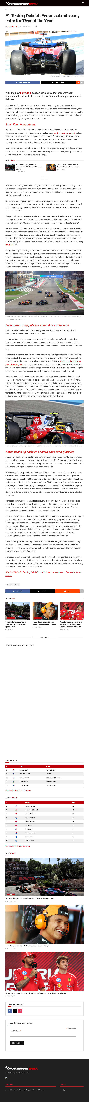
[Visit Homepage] (21, 3)
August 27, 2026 (10, 901)
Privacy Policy (24, 1090)
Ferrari (17, 584)
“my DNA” (9, 245)
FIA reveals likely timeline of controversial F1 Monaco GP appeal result (29, 167)
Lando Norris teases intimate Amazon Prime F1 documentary (26, 946)
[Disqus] (44, 675)
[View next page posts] (46, 178)
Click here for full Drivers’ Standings (17, 846)
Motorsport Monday (38, 1090)
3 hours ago (21, 171)
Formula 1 (25, 92)
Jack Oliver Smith (13, 26)
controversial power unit (64, 133)
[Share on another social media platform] (82, 82)
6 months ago (27, 26)
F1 (11, 584)
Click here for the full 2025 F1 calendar (18, 790)
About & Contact (10, 1090)
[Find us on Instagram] (20, 1011)
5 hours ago (61, 169)
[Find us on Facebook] (10, 1011)
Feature (13, 10)
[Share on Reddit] (78, 82)
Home (7, 10)
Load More (44, 637)
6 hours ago (64, 629)
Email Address (15, 1031)
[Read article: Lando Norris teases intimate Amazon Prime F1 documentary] (51, 167)
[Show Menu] (83, 3)
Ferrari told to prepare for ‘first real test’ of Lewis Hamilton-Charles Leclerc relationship (71, 624)
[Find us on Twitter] (15, 1011)
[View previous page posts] (42, 178)
